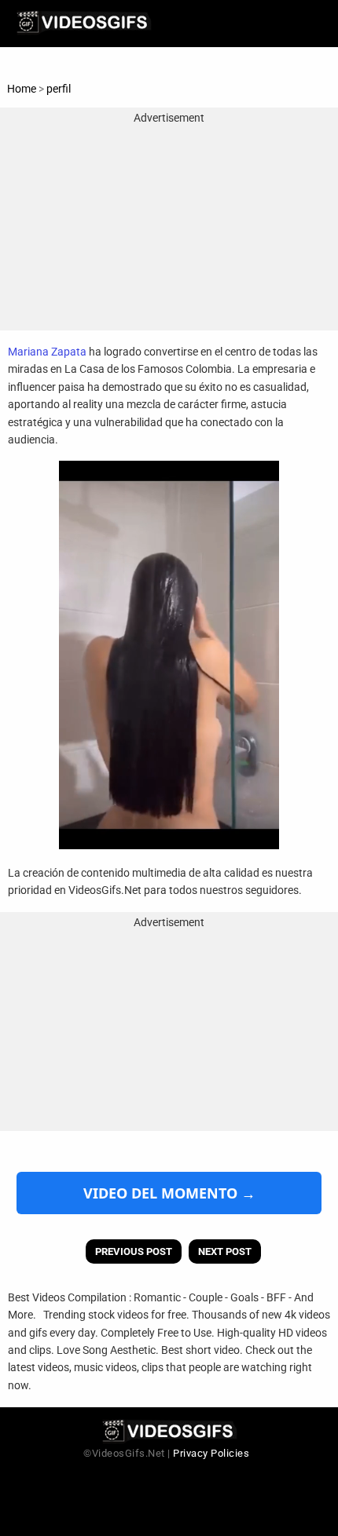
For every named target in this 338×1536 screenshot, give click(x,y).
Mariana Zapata (47, 351)
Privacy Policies (211, 1453)
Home (21, 88)
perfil (58, 88)
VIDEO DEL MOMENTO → (169, 1193)
